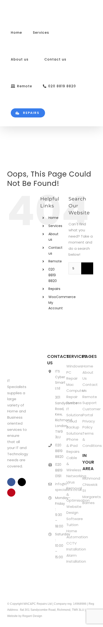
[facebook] (11, 482)
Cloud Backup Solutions (74, 427)
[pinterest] (11, 492)
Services (55, 225)
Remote (55, 261)
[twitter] (22, 482)
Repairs (54, 288)
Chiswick (89, 484)
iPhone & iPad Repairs (73, 445)
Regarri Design (32, 616)
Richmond (91, 478)
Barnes (88, 502)
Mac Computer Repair (75, 390)
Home (53, 217)
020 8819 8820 (52, 275)
